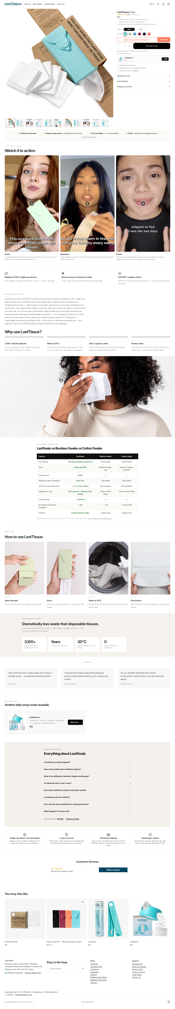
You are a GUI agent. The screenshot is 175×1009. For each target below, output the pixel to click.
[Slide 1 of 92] (10, 123)
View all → (94, 983)
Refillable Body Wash (98, 977)
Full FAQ (60, 819)
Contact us (136, 977)
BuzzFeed (12, 684)
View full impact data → (89, 137)
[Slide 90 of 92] (96, 123)
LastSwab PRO (96, 967)
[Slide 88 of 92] (77, 123)
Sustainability (122, 81)
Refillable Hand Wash (98, 980)
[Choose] (83, 935)
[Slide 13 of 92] (39, 123)
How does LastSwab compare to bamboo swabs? (65, 790)
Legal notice (137, 975)
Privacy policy (137, 969)
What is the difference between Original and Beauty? (66, 776)
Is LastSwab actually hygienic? (57, 762)
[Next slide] (41, 919)
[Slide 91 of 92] (105, 123)
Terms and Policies (87, 1002)
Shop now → (75, 722)
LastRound (94, 972)
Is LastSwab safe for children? (57, 797)
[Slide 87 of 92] (67, 123)
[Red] (139, 34)
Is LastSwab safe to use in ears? (58, 783)
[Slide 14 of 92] (48, 123)
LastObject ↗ (29, 1002)
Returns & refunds (139, 967)
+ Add (165, 59)
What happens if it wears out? (57, 811)
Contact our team (72, 819)
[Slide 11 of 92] (20, 123)
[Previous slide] (8, 919)
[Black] (144, 34)
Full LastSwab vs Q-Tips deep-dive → (100, 518)
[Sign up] (82, 968)
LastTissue (94, 969)
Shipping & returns (124, 87)
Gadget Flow (126, 684)
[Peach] (149, 34)
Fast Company (70, 684)
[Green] (130, 34)
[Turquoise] (125, 34)
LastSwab (94, 964)
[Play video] (32, 203)
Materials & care (123, 76)
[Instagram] (168, 1001)
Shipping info (137, 964)
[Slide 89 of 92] (86, 123)
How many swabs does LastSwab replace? (62, 769)
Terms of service (138, 972)
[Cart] (168, 4)
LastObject (14, 1002)
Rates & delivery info (33, 973)
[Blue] (134, 34)
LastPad (93, 975)
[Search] (158, 4)
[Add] (41, 935)
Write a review (113, 870)
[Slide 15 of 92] (58, 123)
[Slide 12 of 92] (29, 123)
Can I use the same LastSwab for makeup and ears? (66, 804)
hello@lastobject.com (23, 995)
